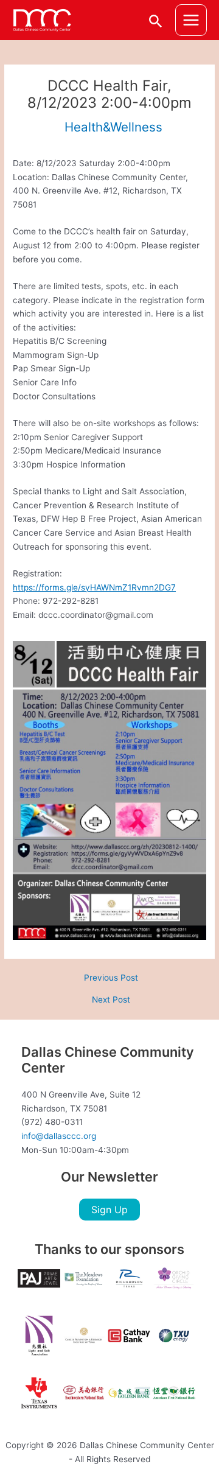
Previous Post (111, 978)
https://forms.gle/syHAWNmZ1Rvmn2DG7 (94, 587)
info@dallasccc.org (58, 1136)
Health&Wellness (113, 127)
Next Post (111, 1000)
